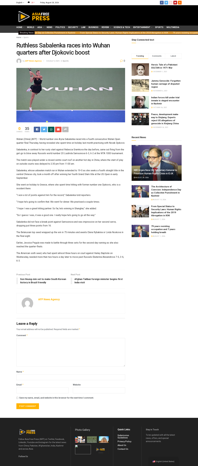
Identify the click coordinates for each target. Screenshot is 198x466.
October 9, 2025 (52, 61)
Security (73, 27)
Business (93, 27)
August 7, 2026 (158, 219)
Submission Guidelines (123, 436)
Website (77, 385)
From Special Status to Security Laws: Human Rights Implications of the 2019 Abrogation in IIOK (105, 32)
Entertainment (141, 27)
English (19, 3)
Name (20, 371)
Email (20, 384)
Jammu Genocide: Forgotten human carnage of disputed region (166, 84)
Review (105, 27)
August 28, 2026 (142, 178)
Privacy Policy (124, 441)
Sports (159, 27)
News (49, 27)
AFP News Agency (33, 61)
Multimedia (173, 27)
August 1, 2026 (158, 236)
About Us (122, 445)
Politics (60, 27)
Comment (22, 335)
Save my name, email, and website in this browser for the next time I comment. (56, 398)
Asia (39, 27)
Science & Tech (122, 27)
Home (19, 27)
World (30, 27)
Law (83, 27)
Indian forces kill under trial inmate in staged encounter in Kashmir (165, 100)
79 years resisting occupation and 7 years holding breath (163, 229)
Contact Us (123, 449)
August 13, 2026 (159, 200)
